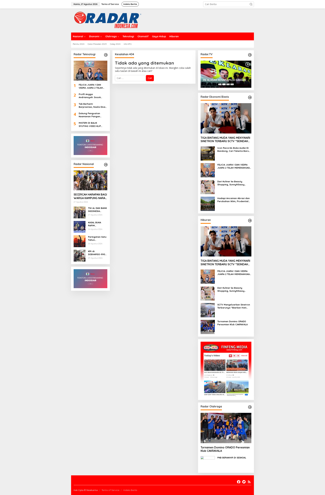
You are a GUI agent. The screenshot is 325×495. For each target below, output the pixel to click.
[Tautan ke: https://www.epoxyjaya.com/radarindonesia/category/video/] (250, 55)
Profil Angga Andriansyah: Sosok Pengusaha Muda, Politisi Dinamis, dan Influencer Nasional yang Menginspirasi (93, 96)
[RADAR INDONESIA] (107, 20)
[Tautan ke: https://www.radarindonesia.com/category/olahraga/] (250, 407)
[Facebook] (238, 482)
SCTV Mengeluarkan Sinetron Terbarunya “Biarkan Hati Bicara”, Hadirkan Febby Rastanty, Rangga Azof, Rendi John (233, 306)
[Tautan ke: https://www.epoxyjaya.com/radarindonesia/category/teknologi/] (106, 55)
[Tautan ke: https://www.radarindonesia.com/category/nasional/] (106, 165)
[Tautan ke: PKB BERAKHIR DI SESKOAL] (208, 463)
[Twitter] (244, 482)
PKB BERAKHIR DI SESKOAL (231, 457)
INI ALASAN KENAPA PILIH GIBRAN (224, 80)
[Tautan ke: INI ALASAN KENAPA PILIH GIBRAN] (226, 74)
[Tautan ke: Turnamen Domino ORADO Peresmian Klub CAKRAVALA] (208, 326)
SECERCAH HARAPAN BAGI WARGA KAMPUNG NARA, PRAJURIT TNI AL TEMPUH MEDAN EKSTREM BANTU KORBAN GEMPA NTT (90, 196)
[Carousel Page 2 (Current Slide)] (224, 84)
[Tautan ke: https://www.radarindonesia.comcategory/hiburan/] (250, 221)
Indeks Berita (130, 490)
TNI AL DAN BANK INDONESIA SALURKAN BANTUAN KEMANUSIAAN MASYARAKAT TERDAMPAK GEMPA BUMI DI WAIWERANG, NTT (97, 210)
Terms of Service (110, 490)
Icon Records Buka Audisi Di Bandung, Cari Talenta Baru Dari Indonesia (233, 149)
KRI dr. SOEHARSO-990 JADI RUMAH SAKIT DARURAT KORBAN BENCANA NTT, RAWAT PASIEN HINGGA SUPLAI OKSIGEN (96, 253)
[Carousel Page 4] (232, 84)
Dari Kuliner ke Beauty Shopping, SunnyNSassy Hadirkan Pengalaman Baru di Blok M (234, 183)
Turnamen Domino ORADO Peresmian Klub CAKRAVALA (232, 323)
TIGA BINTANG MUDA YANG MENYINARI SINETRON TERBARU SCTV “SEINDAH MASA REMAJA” (225, 139)
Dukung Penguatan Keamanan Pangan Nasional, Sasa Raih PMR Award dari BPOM (93, 115)
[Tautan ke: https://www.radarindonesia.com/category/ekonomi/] (250, 97)
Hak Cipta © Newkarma (86, 490)
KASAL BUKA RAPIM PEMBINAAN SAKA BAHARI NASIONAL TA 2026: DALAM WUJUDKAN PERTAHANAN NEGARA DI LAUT (97, 224)
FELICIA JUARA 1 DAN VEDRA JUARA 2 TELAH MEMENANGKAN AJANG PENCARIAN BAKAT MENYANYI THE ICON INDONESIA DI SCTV (91, 86)
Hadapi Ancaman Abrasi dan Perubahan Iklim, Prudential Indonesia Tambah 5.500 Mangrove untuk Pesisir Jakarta (233, 200)
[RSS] (249, 482)
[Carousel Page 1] (220, 84)
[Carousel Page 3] (228, 84)
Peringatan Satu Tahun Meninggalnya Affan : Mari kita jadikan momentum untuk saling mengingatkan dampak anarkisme (97, 238)
